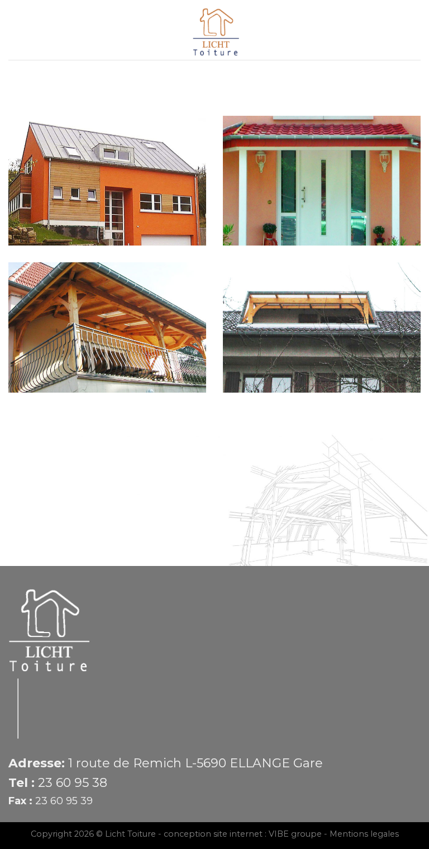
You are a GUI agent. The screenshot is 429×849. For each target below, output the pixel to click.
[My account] (415, 30)
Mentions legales (364, 834)
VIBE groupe (295, 834)
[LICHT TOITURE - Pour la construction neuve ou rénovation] (215, 30)
